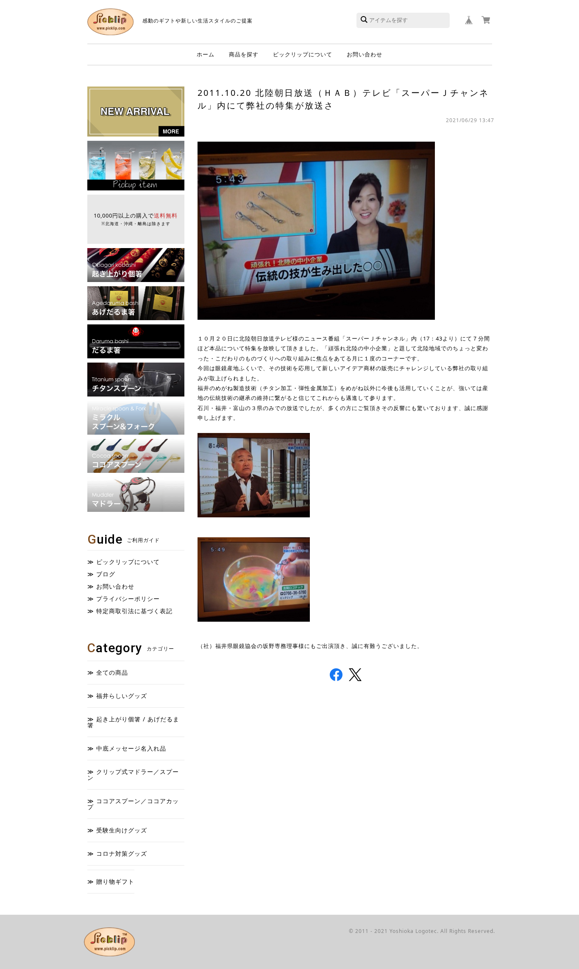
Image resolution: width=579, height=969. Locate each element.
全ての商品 (112, 672)
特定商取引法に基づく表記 (134, 611)
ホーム (205, 54)
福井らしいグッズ (121, 696)
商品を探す (244, 54)
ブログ (105, 574)
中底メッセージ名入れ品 (131, 748)
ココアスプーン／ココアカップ (133, 804)
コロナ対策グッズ (121, 853)
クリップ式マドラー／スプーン (133, 775)
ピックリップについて (302, 54)
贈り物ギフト (115, 881)
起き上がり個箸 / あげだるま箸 (133, 722)
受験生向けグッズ (121, 830)
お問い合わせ (364, 54)
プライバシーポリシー (128, 599)
